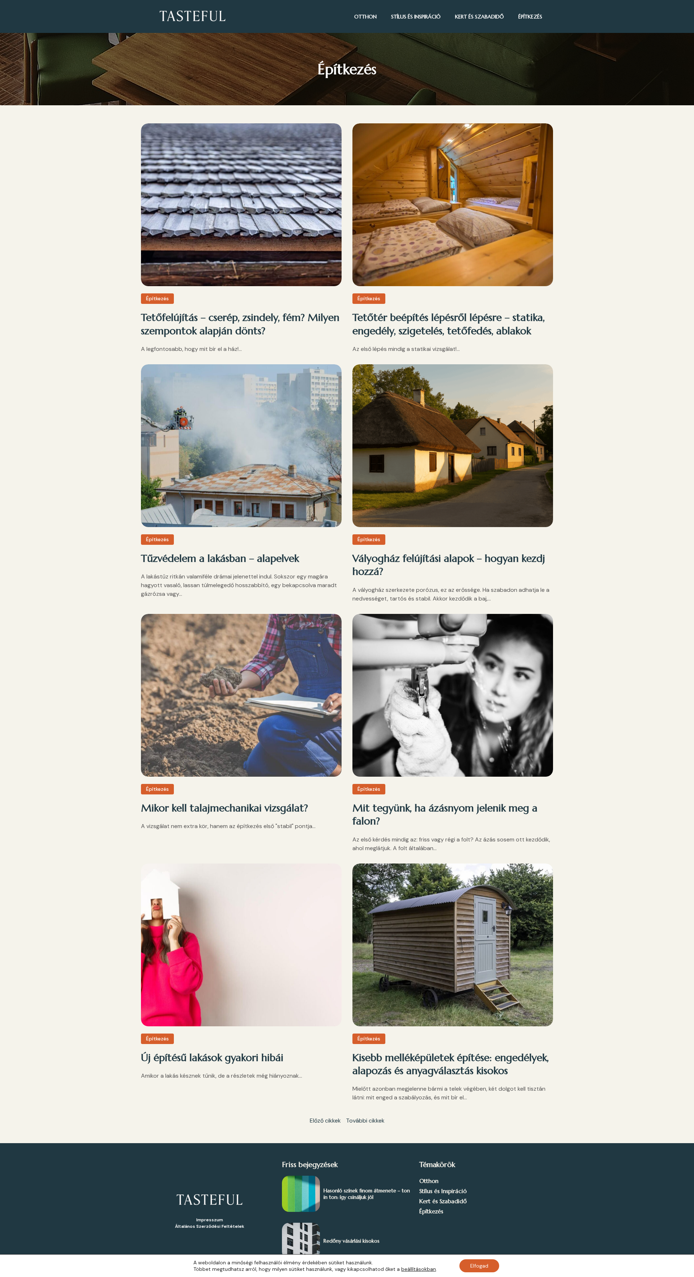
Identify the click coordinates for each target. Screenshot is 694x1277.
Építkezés (530, 16)
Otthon (365, 16)
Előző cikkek (325, 1120)
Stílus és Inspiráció (416, 16)
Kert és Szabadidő (479, 16)
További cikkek (365, 1120)
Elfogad (479, 1266)
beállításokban (418, 1269)
